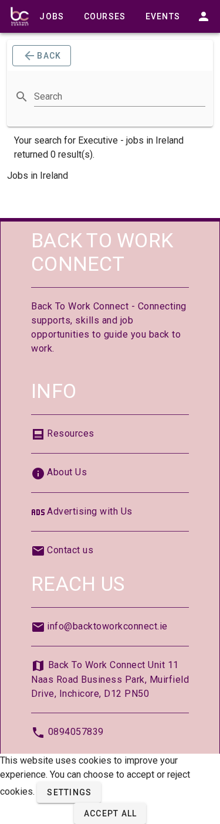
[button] (69, 792)
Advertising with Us (90, 511)
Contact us (70, 550)
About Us (67, 472)
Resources (70, 433)
